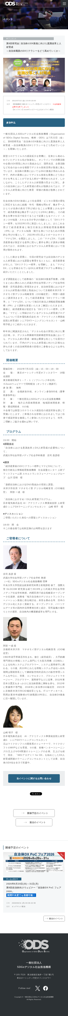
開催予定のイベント (37, 813)
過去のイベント (38, 822)
